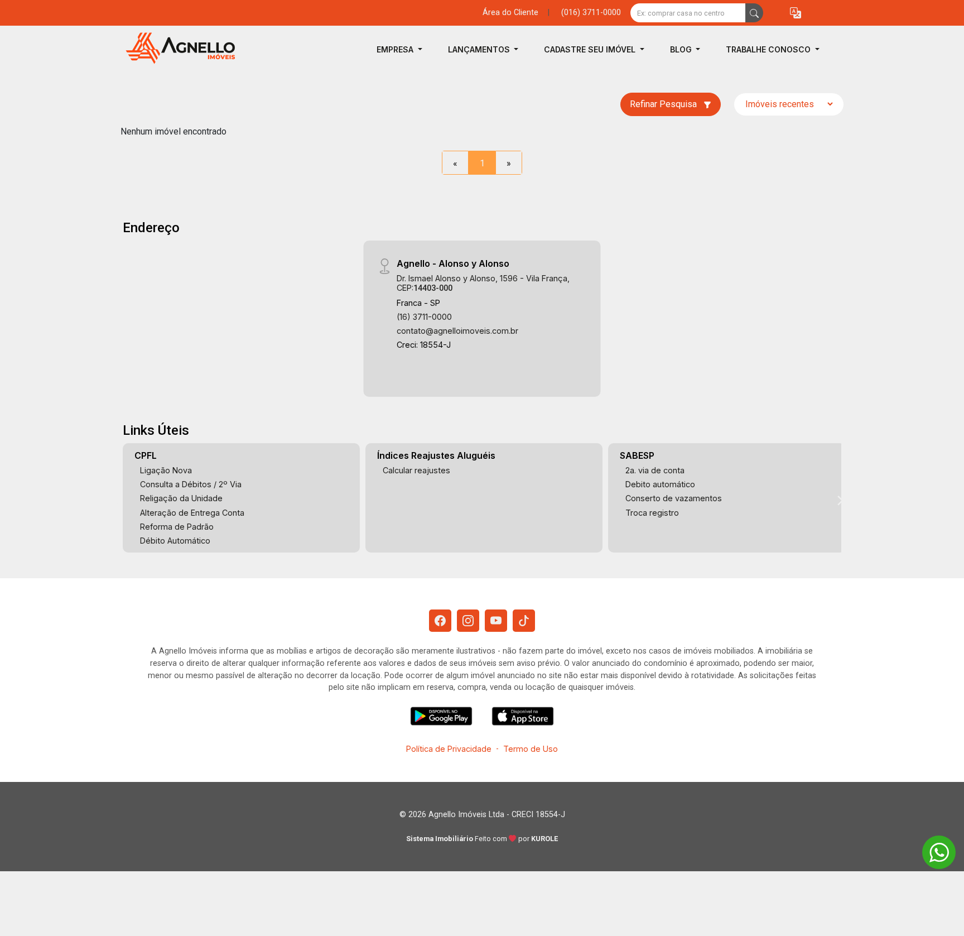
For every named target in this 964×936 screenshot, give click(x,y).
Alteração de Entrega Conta (192, 512)
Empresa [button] (396, 49)
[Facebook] (440, 620)
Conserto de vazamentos (673, 498)
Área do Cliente (510, 12)
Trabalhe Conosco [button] (769, 49)
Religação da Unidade (181, 498)
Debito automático (660, 484)
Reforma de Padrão (177, 526)
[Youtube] (496, 620)
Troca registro (652, 512)
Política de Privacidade (448, 748)
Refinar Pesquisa (664, 104)
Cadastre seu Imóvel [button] (591, 49)
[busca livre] (754, 12)
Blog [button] (682, 49)
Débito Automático (175, 540)
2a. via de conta (655, 470)
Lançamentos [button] (480, 49)
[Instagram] (468, 620)
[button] (795, 13)
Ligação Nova (166, 470)
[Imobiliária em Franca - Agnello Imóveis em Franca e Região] (176, 49)
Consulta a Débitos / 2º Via (191, 484)
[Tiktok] (524, 620)
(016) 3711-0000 (591, 12)
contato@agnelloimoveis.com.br (457, 330)
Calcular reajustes (416, 470)
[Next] (839, 500)
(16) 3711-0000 (424, 316)
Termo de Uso (530, 748)
